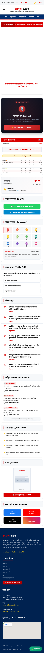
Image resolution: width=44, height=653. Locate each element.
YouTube (22, 552)
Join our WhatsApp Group (22, 206)
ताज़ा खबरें (12, 17)
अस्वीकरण (5, 575)
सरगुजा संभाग (22, 17)
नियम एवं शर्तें (6, 572)
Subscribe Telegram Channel (22, 212)
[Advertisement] (20, 51)
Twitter (14, 552)
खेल (38, 17)
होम (6, 17)
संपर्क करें (5, 566)
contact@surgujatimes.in (11, 605)
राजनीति (31, 17)
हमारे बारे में (5, 563)
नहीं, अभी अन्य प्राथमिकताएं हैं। (13, 286)
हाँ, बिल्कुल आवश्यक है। (11, 280)
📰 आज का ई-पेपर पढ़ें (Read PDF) (22, 495)
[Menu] (4, 9)
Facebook (6, 552)
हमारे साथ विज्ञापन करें (8, 578)
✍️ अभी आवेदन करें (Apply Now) (22, 128)
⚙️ (40, 140)
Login (40, 2)
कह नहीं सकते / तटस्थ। (11, 291)
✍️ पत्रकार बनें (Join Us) (12, 582)
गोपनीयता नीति (6, 569)
